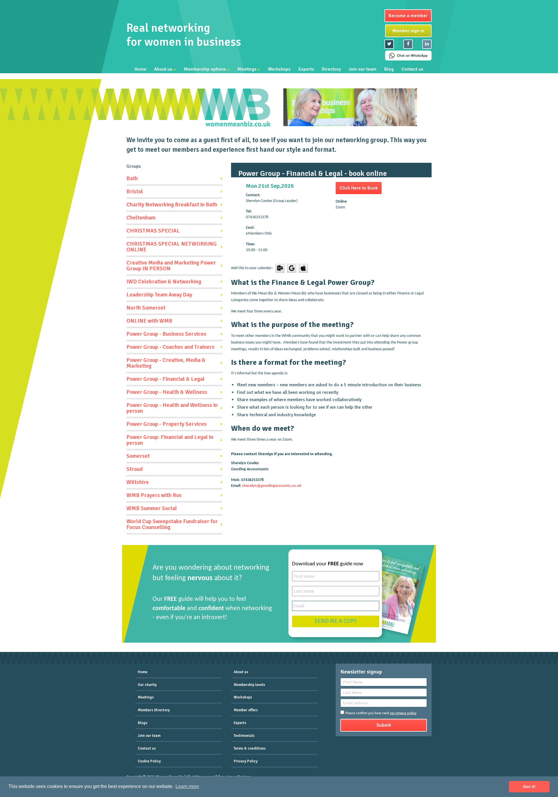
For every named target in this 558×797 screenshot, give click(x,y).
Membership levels (249, 684)
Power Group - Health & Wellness (166, 392)
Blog (389, 69)
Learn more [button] (187, 786)
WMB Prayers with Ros (154, 495)
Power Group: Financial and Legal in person (169, 440)
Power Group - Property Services (166, 424)
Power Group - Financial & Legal (165, 379)
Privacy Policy (245, 761)
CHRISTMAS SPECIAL (153, 230)
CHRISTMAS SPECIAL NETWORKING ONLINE (171, 246)
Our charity (147, 684)
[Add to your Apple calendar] (303, 268)
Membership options (205, 69)
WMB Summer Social (151, 508)
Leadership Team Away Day (159, 294)
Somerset (138, 456)
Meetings (247, 69)
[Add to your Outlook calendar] (280, 268)
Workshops (279, 69)
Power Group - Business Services (166, 333)
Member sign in (408, 31)
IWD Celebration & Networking (163, 281)
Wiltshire (137, 482)
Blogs (142, 723)
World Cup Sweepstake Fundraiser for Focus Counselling (172, 524)
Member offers (246, 710)
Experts (306, 69)
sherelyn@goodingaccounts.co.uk (271, 486)
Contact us (412, 69)
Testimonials (244, 735)
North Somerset (145, 307)
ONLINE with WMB (149, 320)
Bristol (134, 191)
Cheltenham (140, 217)
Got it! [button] (529, 786)
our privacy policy (403, 713)
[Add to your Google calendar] (291, 268)
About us (163, 69)
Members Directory (154, 710)
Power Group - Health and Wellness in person (172, 408)
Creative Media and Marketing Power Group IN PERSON (171, 265)
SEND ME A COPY (335, 621)
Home (140, 69)
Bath (132, 178)
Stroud (134, 469)
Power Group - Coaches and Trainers (170, 347)
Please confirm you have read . (381, 713)
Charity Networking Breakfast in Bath (171, 204)
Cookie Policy (149, 761)
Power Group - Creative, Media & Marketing (165, 363)
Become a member (408, 16)
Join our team (362, 69)
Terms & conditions (250, 748)
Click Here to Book (358, 188)
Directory (331, 69)
